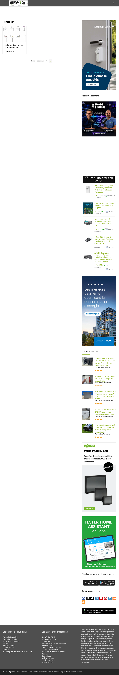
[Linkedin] (110, 598)
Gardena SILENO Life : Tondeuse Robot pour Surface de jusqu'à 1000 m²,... (103, 222)
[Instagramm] (97, 598)
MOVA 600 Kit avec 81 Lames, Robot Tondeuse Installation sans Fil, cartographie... (103, 240)
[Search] (113, 3)
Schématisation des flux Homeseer (14, 46)
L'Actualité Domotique (10, 637)
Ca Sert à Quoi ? (8, 648)
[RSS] (83, 602)
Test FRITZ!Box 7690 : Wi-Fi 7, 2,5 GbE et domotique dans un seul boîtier (105, 378)
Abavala (5, 643)
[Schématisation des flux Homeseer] (14, 28)
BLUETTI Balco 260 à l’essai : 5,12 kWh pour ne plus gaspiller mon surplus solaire (105, 412)
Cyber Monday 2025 (49, 639)
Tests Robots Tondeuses (102, 434)
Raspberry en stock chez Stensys (53, 652)
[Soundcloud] (114, 598)
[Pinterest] (105, 598)
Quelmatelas (46, 656)
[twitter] (88, 598)
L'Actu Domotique (10, 51)
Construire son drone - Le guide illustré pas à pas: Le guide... (104, 205)
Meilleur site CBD (48, 658)
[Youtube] (101, 598)
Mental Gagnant (47, 662)
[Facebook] (83, 598)
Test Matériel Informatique (103, 367)
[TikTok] (92, 598)
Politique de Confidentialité (44, 672)
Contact (79, 672)
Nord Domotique (8, 645)
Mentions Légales (59, 672)
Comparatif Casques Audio (51, 648)
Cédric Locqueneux (21, 672)
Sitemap (73, 672)
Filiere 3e (6, 650)
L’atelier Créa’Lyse (48, 660)
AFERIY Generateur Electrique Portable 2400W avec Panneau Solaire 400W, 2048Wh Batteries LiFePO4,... (103, 257)
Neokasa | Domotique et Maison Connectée (18, 652)
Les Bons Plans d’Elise (50, 650)
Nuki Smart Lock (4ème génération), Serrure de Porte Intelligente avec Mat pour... (103, 189)
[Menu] (5, 3)
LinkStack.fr (46, 641)
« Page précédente (37, 61)
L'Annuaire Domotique (10, 639)
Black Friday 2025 (48, 637)
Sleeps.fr (45, 654)
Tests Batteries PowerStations (104, 400)
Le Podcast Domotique (11, 641)
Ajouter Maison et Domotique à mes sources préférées (100, 611)
